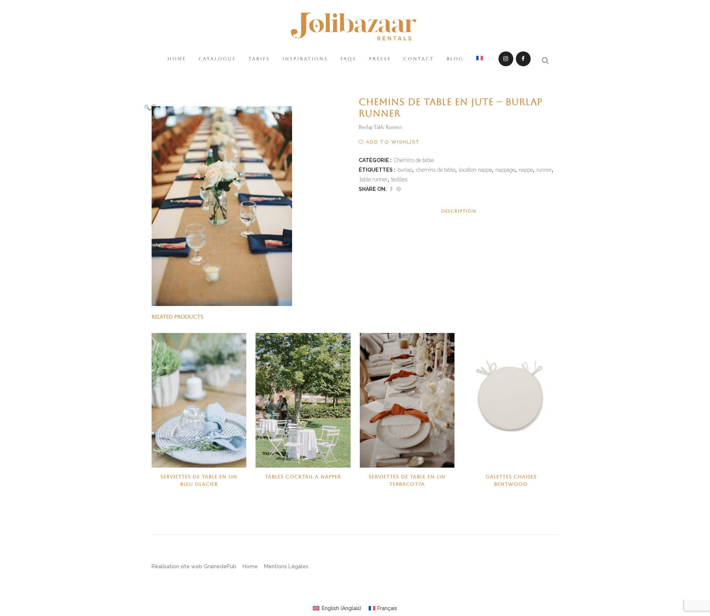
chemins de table (435, 170)
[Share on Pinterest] (398, 189)
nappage (505, 170)
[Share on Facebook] (391, 189)
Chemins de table (414, 160)
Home (250, 566)
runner (544, 170)
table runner (374, 179)
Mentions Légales (286, 566)
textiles (399, 179)
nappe (526, 170)
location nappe (475, 170)
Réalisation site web (177, 566)
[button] (244, 107)
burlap (405, 170)
